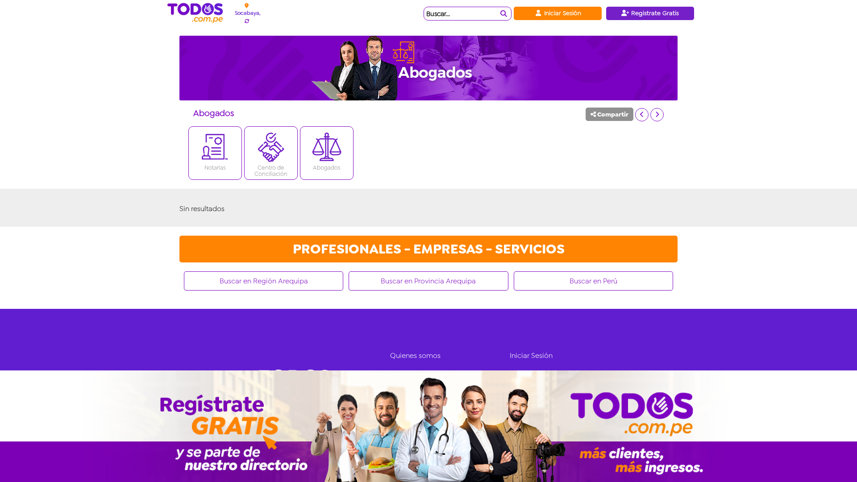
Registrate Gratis (654, 13)
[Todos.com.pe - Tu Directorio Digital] (197, 13)
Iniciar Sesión (561, 13)
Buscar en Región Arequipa (264, 281)
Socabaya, (247, 13)
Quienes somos (415, 355)
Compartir (612, 114)
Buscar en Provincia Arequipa (428, 281)
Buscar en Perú (593, 281)
